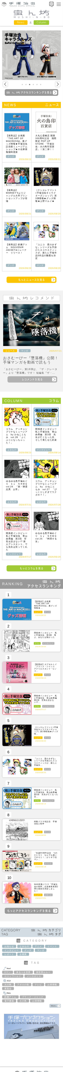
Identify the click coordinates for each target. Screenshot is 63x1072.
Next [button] (57, 84)
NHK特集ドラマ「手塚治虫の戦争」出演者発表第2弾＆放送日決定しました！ (46, 887)
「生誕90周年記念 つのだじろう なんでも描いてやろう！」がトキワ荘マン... (45, 856)
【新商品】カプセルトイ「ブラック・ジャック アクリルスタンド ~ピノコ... (45, 667)
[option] (31, 55)
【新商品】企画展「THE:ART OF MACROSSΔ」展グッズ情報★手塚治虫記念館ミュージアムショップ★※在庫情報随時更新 (16, 143)
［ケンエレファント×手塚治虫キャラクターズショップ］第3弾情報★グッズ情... (46, 730)
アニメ (38, 946)
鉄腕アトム (10, 997)
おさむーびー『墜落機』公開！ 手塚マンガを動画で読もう (32, 360)
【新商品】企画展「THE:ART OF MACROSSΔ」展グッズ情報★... (45, 604)
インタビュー (43, 450)
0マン (7, 972)
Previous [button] (5, 84)
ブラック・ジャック (32, 997)
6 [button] (40, 84)
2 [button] (26, 84)
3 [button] (29, 84)
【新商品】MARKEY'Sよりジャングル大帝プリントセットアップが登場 (16, 195)
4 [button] (33, 84)
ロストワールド (12, 976)
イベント (48, 863)
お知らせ (48, 895)
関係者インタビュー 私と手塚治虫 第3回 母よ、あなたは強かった (45, 635)
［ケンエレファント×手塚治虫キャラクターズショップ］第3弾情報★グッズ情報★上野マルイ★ (46, 195)
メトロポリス (34, 976)
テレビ (38, 984)
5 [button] (37, 84)
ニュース (10, 350)
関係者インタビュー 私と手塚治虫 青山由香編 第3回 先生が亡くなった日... (46, 793)
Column (41, 22)
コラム (37, 643)
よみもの (11, 450)
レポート (9, 954)
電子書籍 (9, 1001)
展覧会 (8, 988)
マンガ (40, 265)
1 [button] (22, 84)
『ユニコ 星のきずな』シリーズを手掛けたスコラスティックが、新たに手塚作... (45, 762)
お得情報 (52, 984)
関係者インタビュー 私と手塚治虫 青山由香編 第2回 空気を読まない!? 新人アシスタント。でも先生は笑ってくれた (18, 541)
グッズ (10, 156)
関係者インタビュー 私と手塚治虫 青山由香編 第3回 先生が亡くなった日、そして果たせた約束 (47, 434)
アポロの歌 (23, 984)
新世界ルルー (43, 972)
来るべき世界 (23, 972)
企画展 (23, 954)
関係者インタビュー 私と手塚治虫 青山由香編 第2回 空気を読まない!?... (46, 699)
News (20, 22)
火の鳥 (8, 984)
